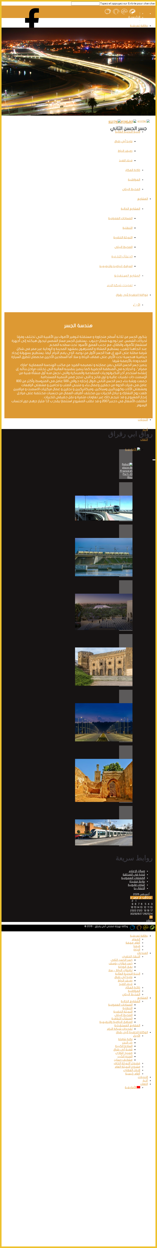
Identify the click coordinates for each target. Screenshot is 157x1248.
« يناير (149, 920)
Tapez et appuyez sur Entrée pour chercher (127, 3)
